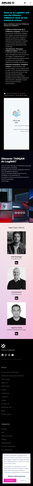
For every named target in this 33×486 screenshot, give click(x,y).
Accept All (10, 480)
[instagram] (9, 355)
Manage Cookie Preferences (16, 476)
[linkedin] (2, 355)
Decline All (23, 480)
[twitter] (6, 355)
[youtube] (12, 355)
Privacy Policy (12, 463)
